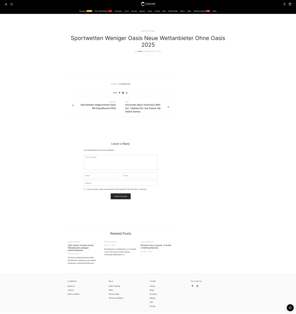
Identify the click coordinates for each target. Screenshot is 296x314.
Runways (85, 11)
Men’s (182, 11)
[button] (290, 307)
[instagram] (197, 286)
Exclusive (118, 11)
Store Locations (73, 294)
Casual (157, 11)
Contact (71, 290)
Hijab (189, 11)
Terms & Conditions (116, 298)
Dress (150, 11)
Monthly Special (201, 11)
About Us (71, 286)
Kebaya (142, 11)
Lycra (127, 11)
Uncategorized (148, 31)
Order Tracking (114, 286)
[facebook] (192, 286)
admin (140, 51)
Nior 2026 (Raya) (103, 11)
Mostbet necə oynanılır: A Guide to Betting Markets (156, 246)
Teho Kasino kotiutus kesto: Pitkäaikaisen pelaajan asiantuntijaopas (81, 247)
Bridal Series (173, 11)
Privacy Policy (114, 294)
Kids (164, 11)
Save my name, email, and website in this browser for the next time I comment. (117, 189)
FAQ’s (111, 290)
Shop (215, 11)
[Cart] (290, 4)
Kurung (134, 11)
